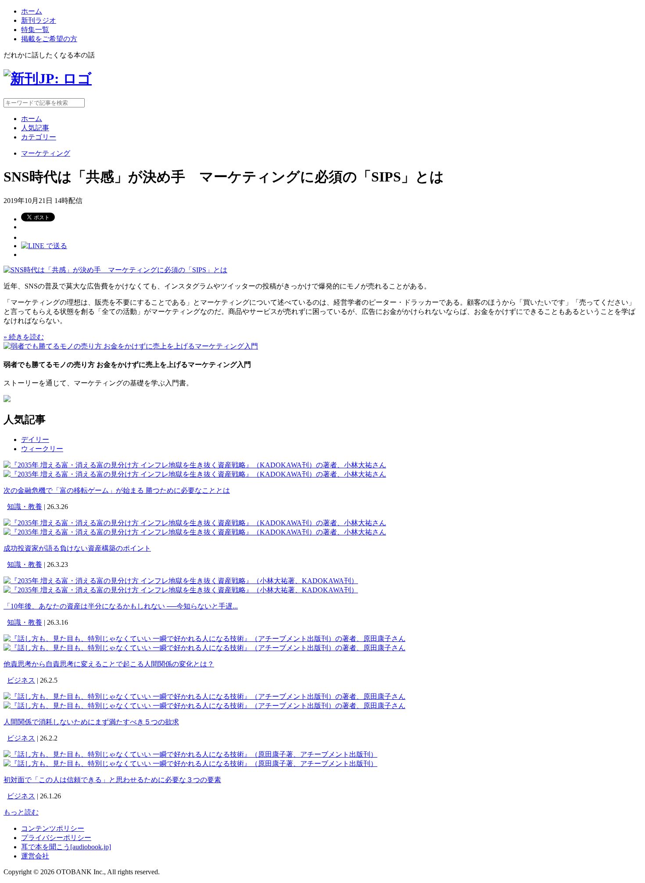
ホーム (31, 11)
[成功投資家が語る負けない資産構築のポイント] (195, 523)
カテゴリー (38, 137)
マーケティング (45, 153)
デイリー (35, 439)
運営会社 (35, 856)
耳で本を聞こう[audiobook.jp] (66, 847)
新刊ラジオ (38, 20)
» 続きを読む (24, 337)
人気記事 (35, 128)
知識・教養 (24, 506)
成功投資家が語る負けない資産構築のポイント (77, 548)
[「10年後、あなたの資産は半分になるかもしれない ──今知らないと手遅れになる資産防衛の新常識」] (181, 580)
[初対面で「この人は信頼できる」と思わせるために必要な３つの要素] (190, 754)
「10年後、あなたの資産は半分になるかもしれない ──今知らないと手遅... (121, 606)
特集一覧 (35, 29)
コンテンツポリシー (52, 828)
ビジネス (21, 680)
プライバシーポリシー (56, 837)
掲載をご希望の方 (49, 39)
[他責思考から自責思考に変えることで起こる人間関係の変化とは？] (204, 638)
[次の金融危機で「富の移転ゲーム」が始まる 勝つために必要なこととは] (195, 465)
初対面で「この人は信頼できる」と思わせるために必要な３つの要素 (112, 779)
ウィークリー (42, 448)
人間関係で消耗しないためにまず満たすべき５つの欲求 (91, 722)
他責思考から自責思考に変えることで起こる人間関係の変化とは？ (109, 664)
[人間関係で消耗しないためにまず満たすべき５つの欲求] (204, 696)
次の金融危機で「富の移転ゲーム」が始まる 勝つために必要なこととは (117, 490)
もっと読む (21, 812)
